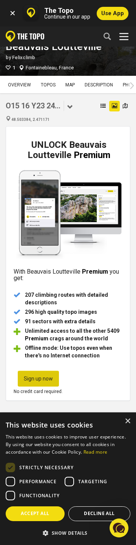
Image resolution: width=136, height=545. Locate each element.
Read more (95, 452)
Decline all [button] (99, 513)
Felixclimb (23, 57)
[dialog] (68, 479)
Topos (48, 85)
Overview (19, 85)
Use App (112, 13)
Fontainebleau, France (50, 67)
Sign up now (38, 379)
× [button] (127, 421)
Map (70, 85)
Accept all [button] (35, 513)
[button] (68, 532)
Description (99, 85)
